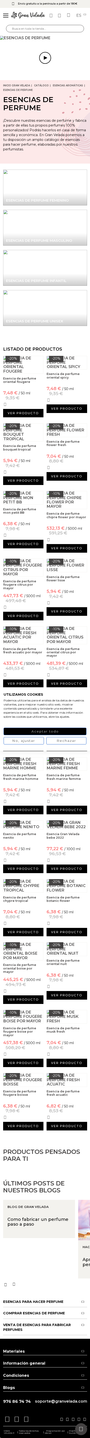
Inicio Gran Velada (16, 85)
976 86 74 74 (17, 1401)
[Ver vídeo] (45, 38)
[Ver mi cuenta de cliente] (60, 15)
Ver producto (23, 413)
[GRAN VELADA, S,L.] (28, 15)
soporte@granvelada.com (61, 1401)
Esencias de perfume (18, 90)
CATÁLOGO (41, 85)
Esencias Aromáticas (68, 85)
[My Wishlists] (51, 15)
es (79, 15)
